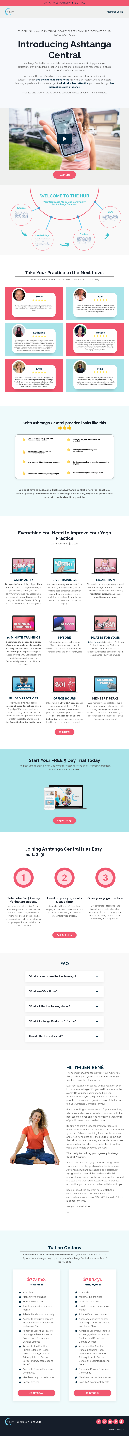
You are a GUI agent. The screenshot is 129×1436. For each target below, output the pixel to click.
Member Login (115, 11)
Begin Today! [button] (64, 820)
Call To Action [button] (64, 935)
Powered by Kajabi (116, 1430)
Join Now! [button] (64, 731)
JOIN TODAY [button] (36, 1393)
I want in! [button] (64, 174)
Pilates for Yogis (94, 642)
